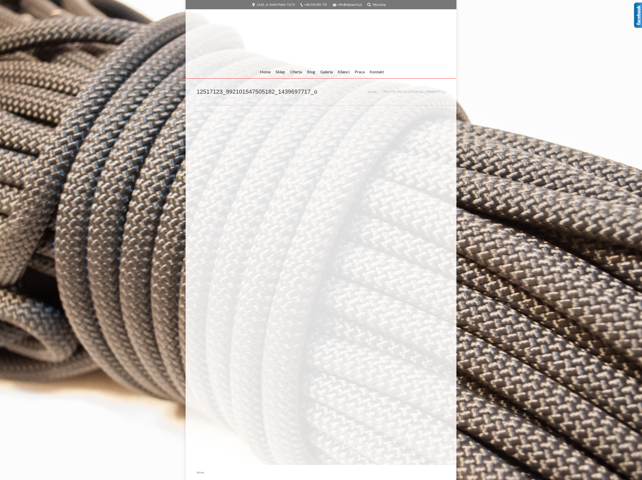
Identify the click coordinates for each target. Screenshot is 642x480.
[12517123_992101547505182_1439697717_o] (321, 284)
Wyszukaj (379, 5)
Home (372, 92)
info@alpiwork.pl (350, 5)
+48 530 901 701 (316, 5)
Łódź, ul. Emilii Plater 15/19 (276, 5)
